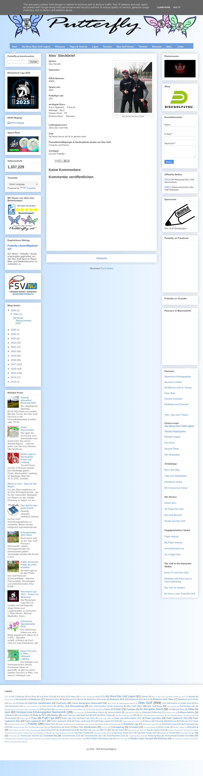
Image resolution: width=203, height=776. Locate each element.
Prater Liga (48, 718)
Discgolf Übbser (171, 448)
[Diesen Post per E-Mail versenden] (56, 161)
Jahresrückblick (114, 712)
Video (191, 735)
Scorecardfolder (149, 727)
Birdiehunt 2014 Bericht (73, 699)
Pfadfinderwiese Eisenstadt (176, 404)
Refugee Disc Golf (85, 724)
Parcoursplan (10, 718)
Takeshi (163, 733)
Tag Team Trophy (81, 733)
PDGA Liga (24, 718)
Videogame (9, 739)
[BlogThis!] (59, 161)
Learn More (163, 7)
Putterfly (32, 724)
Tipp (196, 733)
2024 (14, 334)
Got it (176, 7)
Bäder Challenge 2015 (177, 696)
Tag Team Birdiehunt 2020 (39, 733)
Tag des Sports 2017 (176, 730)
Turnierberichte (50, 735)
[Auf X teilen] (62, 161)
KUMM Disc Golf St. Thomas (178, 387)
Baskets (192, 696)
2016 (14, 368)
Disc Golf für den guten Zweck (29, 506)
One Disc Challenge (122, 715)
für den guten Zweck (151, 709)
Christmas (20, 703)
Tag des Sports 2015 (136, 730)
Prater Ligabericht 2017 (35, 721)
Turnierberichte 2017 (93, 736)
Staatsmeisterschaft (67, 730)
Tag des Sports (117, 730)
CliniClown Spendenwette (39, 703)
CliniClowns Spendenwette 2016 (28, 624)
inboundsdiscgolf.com (174, 548)
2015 (14, 373)
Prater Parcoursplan (27, 428)
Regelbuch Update (102, 724)
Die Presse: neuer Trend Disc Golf (179, 593)
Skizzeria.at (192, 727)
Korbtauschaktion (186, 712)
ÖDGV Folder (106, 715)
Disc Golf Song (154, 706)
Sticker (94, 730)
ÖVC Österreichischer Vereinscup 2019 (181, 715)
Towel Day (13, 736)
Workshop (162, 738)
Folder (107, 709)
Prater (34, 718)
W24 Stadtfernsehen (54, 739)
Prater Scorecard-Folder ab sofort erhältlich (30, 565)
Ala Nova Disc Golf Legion (36, 46)
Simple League (178, 727)
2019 (14, 355)
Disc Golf (145, 702)
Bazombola (9, 699)
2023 (14, 338)
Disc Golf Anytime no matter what (176, 703)
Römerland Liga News (60, 727)
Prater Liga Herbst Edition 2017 (128, 718)
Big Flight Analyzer (173, 542)
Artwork (144, 696)
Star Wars (84, 730)
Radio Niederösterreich (67, 724)
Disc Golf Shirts (134, 706)
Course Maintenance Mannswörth (87, 703)
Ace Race (32, 696)
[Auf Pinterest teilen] (68, 161)
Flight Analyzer (171, 536)
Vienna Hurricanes (175, 431)
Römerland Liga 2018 (151, 724)
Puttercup (172, 721)
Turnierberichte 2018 (116, 736)
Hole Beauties (78, 712)
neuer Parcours (69, 715)
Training (23, 736)
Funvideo (131, 709)
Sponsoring (34, 730)
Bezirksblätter (22, 699)
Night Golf (85, 715)
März (16, 314)
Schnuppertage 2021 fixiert (28, 533)
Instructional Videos (95, 712)
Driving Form (45, 709)
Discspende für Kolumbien (14, 709)
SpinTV (24, 730)
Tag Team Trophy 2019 (147, 733)
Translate (31, 188)
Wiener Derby (70, 739)
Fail (87, 709)
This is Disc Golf (185, 733)
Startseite (101, 258)
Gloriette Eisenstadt (173, 398)
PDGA (167, 179)
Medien (54, 715)
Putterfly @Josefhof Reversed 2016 (28, 400)
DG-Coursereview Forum (175, 487)
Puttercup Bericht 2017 (16, 724)
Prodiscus (147, 721)
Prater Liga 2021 (69, 718)
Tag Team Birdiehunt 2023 (61, 733)
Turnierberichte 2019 (136, 736)
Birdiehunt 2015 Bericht (139, 699)
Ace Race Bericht (85, 696)
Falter (93, 709)
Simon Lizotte (164, 727)
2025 (14, 329)
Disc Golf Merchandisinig (72, 706)
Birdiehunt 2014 (52, 699)
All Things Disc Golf (173, 508)
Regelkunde (116, 724)
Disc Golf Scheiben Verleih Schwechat (106, 706)
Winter (80, 739)
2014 (14, 377)
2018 (14, 360)
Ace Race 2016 (46, 696)
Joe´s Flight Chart (172, 554)
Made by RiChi (39, 715)
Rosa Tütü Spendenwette (85, 727)
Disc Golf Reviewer (173, 514)
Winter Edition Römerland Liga (99, 738)
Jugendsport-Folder (132, 712)
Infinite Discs (170, 502)
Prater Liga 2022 (87, 718)
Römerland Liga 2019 (171, 724)
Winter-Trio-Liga (121, 739)
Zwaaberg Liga (18, 742)
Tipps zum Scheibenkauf (175, 475)
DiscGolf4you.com (187, 706)
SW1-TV (103, 730)
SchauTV (105, 727)
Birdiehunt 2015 (117, 699)
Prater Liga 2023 (104, 718)
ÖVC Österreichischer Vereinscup (152, 715)
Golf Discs (180, 709)
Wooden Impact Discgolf (141, 738)
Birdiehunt (35, 699)
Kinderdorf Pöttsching (151, 712)
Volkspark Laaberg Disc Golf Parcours (30, 739)
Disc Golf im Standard (174, 587)
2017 (14, 364)
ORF (135, 715)
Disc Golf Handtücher (31, 706)
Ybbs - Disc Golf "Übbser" (176, 414)
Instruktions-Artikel (173, 481)
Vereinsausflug (154, 736)
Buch (11, 703)
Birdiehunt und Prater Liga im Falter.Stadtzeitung (178, 580)
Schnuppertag (117, 727)
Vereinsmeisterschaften (175, 736)
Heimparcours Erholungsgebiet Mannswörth (41, 712)
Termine (143, 46)
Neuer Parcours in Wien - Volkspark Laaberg (28, 655)
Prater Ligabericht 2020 (108, 721)
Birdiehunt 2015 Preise (188, 699)
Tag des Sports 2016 (156, 730)
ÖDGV (167, 187)
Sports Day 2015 (48, 730)
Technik (172, 733)
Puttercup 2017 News (189, 721)
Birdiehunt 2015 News (163, 699)
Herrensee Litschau (173, 381)
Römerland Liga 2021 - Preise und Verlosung (30, 594)
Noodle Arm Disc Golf (174, 520)
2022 (14, 342)
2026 (14, 310)
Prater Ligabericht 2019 (85, 721)
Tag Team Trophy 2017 (124, 733)
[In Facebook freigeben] (65, 161)
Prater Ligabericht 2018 (61, 721)
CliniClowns (61, 703)
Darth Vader (111, 703)
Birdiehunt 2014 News (96, 699)
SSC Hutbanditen (172, 454)
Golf (170, 709)
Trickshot (35, 736)
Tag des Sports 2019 (19, 733)
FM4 (100, 709)
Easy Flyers (169, 442)
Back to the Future (158, 696)
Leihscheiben (23, 715)
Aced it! (98, 696)
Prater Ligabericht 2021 (131, 721)
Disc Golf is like (49, 706)
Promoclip (159, 721)
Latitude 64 (9, 715)
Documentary (32, 709)
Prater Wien (169, 393)
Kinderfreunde (169, 712)
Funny (117, 709)
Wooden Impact (172, 436)
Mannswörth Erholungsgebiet (177, 376)
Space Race (13, 730)
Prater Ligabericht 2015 (177, 718)
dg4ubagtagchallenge (127, 703)
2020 (14, 351)
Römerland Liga (131, 724)
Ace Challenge (17, 696)
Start (14, 46)
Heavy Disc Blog (172, 469)
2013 (14, 381)
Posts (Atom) (107, 268)
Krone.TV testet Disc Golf (176, 572)
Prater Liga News (153, 718)
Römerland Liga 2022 (40, 727)
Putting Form (49, 724)
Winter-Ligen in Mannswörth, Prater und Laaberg (28, 458)
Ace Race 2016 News (66, 696)
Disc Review (171, 706)
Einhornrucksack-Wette (74, 709)
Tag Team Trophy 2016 (102, 733)
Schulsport (134, 727)
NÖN (94, 715)
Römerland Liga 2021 (21, 727)
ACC (6, 696)
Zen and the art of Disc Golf (182, 739)
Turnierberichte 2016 (71, 736)
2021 (14, 347)
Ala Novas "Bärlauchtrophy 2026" (22, 320)
